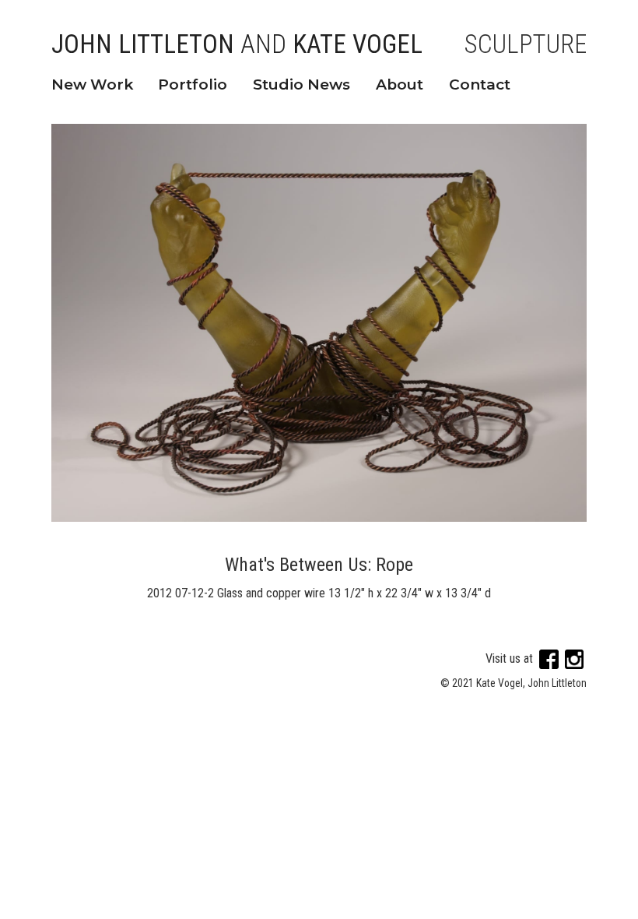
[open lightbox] (319, 323)
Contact (479, 84)
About (399, 84)
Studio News (301, 84)
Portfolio (192, 84)
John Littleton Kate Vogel (236, 44)
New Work (92, 84)
